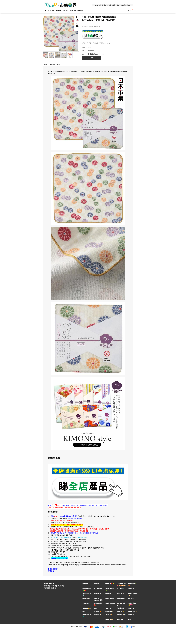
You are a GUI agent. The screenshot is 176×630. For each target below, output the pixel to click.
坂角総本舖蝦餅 (110, 603)
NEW (130, 619)
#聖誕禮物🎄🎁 (132, 584)
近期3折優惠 (121, 598)
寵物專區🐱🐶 (86, 608)
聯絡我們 (73, 10)
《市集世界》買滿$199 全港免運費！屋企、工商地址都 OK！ (113, 5)
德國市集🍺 (86, 598)
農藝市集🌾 (120, 611)
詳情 (45, 64)
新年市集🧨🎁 (109, 583)
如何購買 (65, 10)
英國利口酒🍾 (132, 611)
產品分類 (58, 10)
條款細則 (80, 10)
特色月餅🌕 (109, 619)
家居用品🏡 (97, 614)
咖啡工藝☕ (120, 593)
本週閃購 (96, 583)
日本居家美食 (98, 588)
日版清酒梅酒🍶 (86, 594)
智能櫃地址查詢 (81, 537)
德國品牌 (131, 608)
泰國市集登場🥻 (86, 615)
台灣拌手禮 (120, 608)
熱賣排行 (85, 583)
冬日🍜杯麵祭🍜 (121, 604)
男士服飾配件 (109, 598)
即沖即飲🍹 (97, 611)
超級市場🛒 (86, 603)
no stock (120, 619)
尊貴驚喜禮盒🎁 (98, 604)
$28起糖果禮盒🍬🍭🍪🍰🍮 (121, 584)
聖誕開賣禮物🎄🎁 (86, 589)
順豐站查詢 (54, 537)
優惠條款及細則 (55, 64)
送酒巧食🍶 (109, 593)
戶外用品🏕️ (109, 614)
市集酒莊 (131, 588)
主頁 (45, 10)
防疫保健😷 (109, 611)
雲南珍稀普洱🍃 (109, 589)
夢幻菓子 (131, 598)
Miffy (96, 608)
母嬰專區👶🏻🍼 (121, 614)
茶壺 (83, 611)
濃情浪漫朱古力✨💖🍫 (133, 604)
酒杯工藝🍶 (97, 593)
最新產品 (131, 614)
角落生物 (108, 608)
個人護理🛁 (120, 588)
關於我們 (51, 10)
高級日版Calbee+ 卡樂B (98, 599)
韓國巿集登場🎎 (132, 594)
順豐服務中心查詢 (67, 537)
